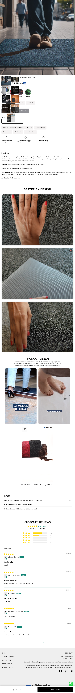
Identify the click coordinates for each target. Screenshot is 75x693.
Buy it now (55, 689)
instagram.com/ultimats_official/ (37, 485)
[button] (3, 3)
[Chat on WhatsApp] (71, 683)
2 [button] (34, 642)
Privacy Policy (7, 660)
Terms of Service (8, 656)
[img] (9, 554)
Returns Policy (7, 664)
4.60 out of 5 (42, 526)
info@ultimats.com (67, 656)
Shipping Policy (7, 667)
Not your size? (6, 107)
